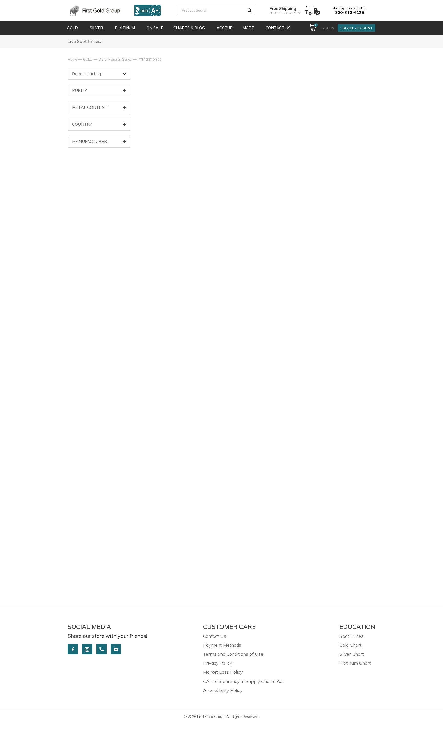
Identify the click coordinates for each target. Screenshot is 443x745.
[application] (78, 28)
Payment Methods (222, 645)
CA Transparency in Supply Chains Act (243, 681)
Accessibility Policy (223, 690)
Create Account (356, 28)
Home (72, 59)
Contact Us (214, 636)
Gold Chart (350, 645)
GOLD (88, 59)
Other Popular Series (115, 59)
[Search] (250, 10)
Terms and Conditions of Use (233, 654)
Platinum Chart (355, 663)
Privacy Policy (217, 663)
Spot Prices (351, 636)
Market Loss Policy (223, 672)
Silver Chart (351, 654)
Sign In (327, 28)
